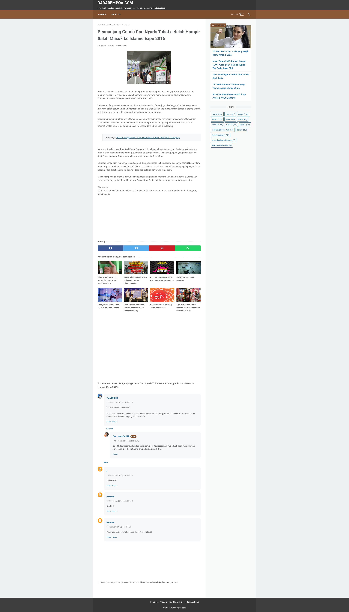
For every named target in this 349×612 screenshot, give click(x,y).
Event (230, 119)
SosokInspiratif (220, 135)
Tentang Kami (193, 602)
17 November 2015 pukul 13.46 (126, 441)
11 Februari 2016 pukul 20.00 (118, 527)
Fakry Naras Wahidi (121, 436)
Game (217, 114)
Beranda (102, 14)
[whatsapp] (188, 248)
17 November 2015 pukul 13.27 (119, 402)
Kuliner (231, 125)
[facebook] (110, 248)
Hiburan (217, 125)
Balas (108, 422)
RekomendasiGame (222, 145)
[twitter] (136, 248)
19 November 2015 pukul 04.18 (119, 501)
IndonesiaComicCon (222, 130)
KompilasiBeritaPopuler (223, 140)
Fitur (230, 114)
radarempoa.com (115, 3)
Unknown (110, 497)
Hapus (114, 422)
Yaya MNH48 (112, 398)
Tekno (217, 119)
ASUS (242, 119)
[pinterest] (162, 248)
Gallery (242, 130)
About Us (116, 14)
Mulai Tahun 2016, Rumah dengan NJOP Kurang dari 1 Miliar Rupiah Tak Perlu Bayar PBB (229, 64)
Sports (245, 125)
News (243, 114)
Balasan (109, 429)
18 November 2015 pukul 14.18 (119, 475)
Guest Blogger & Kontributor (172, 602)
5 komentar (121, 46)
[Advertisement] (149, 218)
